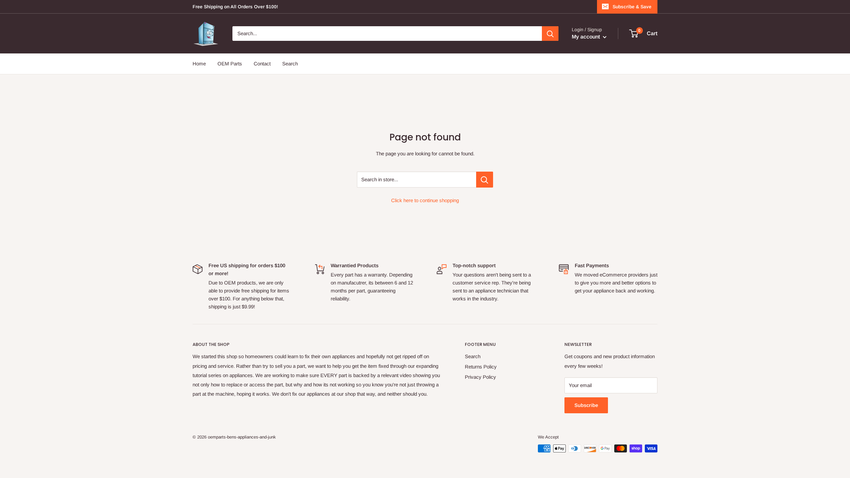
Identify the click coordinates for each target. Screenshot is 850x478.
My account (586, 37)
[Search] (550, 33)
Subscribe (586, 405)
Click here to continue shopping (425, 200)
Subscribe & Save (632, 6)
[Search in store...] (484, 180)
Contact (262, 63)
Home (199, 63)
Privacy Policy (480, 377)
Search (290, 63)
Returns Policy (481, 366)
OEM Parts (229, 63)
